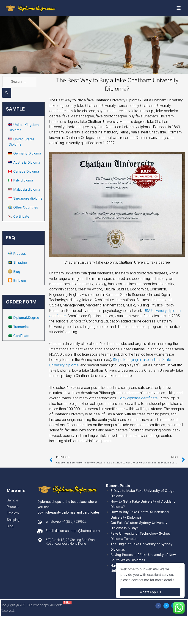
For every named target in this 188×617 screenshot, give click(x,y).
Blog (16, 272)
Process (19, 254)
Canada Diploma (26, 171)
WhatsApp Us (150, 592)
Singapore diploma (27, 198)
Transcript (21, 327)
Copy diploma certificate (138, 398)
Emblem (19, 281)
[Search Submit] (6, 93)
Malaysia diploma (26, 189)
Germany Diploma (27, 153)
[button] (158, 606)
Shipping (20, 262)
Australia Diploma (26, 162)
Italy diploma (23, 180)
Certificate (21, 216)
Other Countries (25, 207)
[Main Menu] (178, 8)
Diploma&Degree (26, 318)
